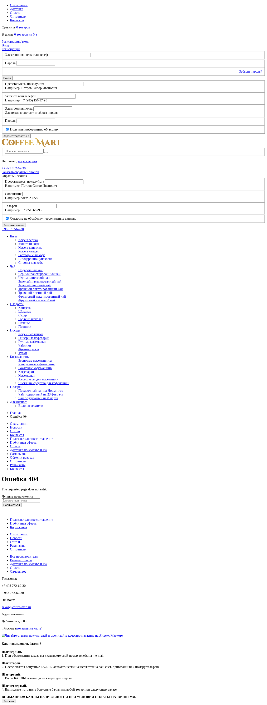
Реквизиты (17, 465)
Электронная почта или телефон (28, 54)
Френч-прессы (28, 349)
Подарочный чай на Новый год (40, 390)
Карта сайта (18, 527)
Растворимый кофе (31, 255)
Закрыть (8, 701)
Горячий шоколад (30, 319)
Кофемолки (26, 375)
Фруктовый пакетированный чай (42, 296)
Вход (5, 45)
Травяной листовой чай (35, 292)
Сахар (22, 315)
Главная (15, 413)
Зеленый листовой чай (34, 285)
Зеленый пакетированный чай (40, 281)
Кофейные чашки (30, 334)
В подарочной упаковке (35, 259)
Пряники (24, 326)
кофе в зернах (27, 161)
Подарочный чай (30, 270)
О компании (19, 5)
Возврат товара (21, 560)
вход (15, 41)
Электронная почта (19, 108)
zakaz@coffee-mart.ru (16, 607)
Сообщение (13, 194)
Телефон (11, 206)
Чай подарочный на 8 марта (38, 398)
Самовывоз (18, 453)
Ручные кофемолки (32, 341)
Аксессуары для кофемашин (38, 379)
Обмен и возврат (22, 457)
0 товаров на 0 (25, 34)
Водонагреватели (30, 405)
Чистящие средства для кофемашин (43, 383)
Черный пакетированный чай (39, 274)
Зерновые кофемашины (35, 360)
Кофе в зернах (28, 240)
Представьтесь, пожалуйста (24, 84)
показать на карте (28, 628)
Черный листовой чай (34, 277)
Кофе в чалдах (28, 251)
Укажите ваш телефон (20, 96)
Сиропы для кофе (30, 262)
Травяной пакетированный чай (40, 289)
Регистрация (11, 49)
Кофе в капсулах (30, 247)
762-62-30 (14, 168)
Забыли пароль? (250, 71)
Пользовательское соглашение (31, 438)
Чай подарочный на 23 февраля (40, 394)
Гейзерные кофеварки (33, 338)
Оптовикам (18, 16)
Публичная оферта (23, 442)
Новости (16, 427)
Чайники (24, 345)
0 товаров (23, 27)
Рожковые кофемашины (35, 368)
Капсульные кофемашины (36, 364)
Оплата (15, 12)
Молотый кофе (28, 244)
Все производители (24, 556)
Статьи (15, 431)
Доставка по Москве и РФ (28, 450)
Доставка (16, 9)
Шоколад (24, 311)
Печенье (24, 323)
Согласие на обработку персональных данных (42, 218)
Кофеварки (26, 372)
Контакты (17, 20)
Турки (22, 353)
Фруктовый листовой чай (36, 300)
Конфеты (24, 308)
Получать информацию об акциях (33, 129)
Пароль (10, 63)
